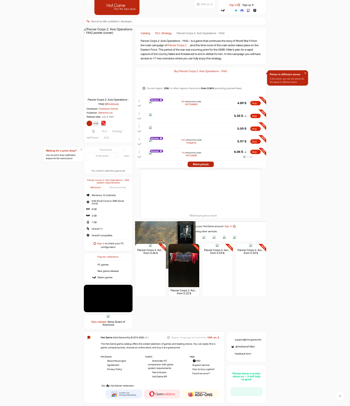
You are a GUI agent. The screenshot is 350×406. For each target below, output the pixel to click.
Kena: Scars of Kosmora (114, 323)
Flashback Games (108, 109)
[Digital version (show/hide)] (190, 77)
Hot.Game (117, 7)
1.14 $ (249, 157)
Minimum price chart (203, 215)
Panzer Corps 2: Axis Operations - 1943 (161, 250)
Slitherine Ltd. (105, 113)
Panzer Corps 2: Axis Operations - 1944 (195, 290)
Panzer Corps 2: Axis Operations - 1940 (228, 250)
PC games (103, 264)
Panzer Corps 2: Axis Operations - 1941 (261, 250)
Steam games (105, 277)
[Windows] (205, 77)
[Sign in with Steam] (223, 10)
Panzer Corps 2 (177, 45)
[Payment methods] (180, 77)
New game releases (108, 271)
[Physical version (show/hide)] (196, 77)
